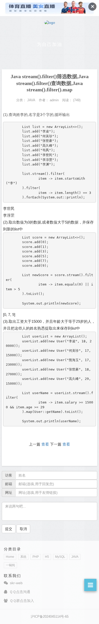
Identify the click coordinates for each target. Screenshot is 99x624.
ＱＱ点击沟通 (19, 592)
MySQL (60, 557)
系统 (23, 557)
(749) (76, 100)
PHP (35, 557)
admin (54, 100)
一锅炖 (10, 565)
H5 (47, 557)
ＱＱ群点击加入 (22, 601)
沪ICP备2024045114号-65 (50, 616)
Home (10, 557)
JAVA (74, 557)
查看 (45, 444)
